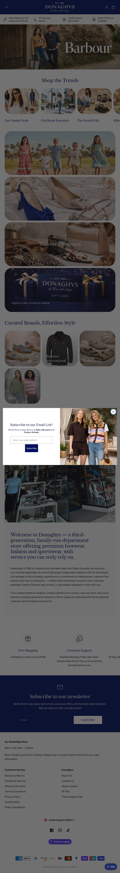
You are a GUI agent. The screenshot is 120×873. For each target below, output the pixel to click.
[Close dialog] (113, 411)
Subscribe (31, 448)
